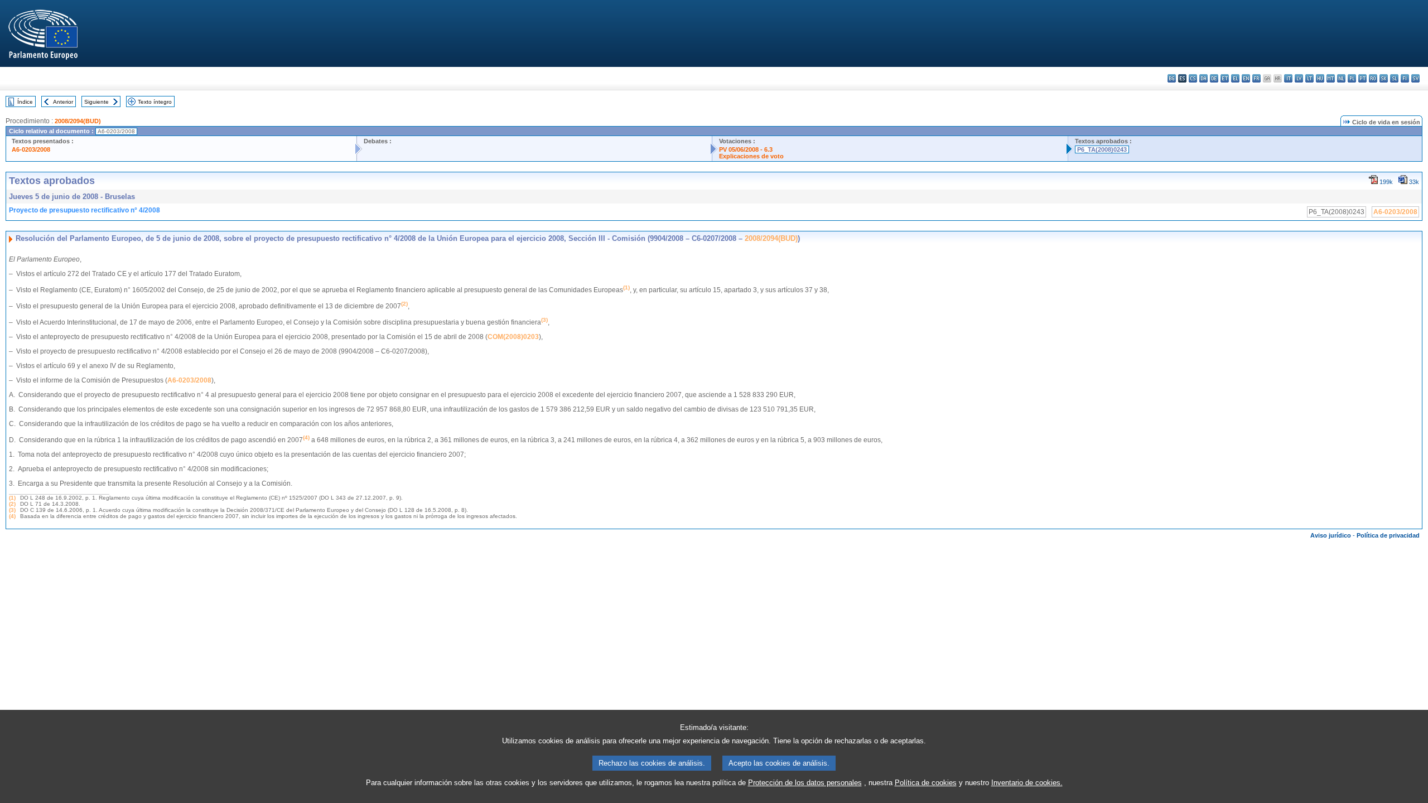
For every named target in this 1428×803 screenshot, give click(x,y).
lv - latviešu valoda (1299, 78)
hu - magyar (1320, 78)
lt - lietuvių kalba (1309, 78)
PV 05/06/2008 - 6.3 (746, 149)
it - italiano (1288, 78)
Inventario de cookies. (1027, 782)
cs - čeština (1193, 78)
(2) (12, 504)
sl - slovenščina (1394, 78)
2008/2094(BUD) (78, 121)
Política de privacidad (1388, 535)
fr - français (1256, 78)
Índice (25, 102)
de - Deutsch (1214, 78)
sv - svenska (1415, 78)
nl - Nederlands (1341, 78)
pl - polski (1352, 78)
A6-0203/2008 (31, 149)
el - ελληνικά (1235, 78)
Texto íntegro (155, 102)
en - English (1246, 78)
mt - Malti (1330, 78)
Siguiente (96, 102)
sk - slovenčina (1383, 78)
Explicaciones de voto (751, 156)
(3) (12, 510)
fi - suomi (1405, 78)
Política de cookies (926, 782)
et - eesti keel (1224, 78)
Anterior (63, 102)
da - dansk (1203, 78)
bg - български (1172, 78)
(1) (12, 498)
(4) (12, 516)
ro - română (1373, 78)
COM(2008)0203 (513, 337)
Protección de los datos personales (805, 782)
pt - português (1362, 78)
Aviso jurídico (1330, 535)
